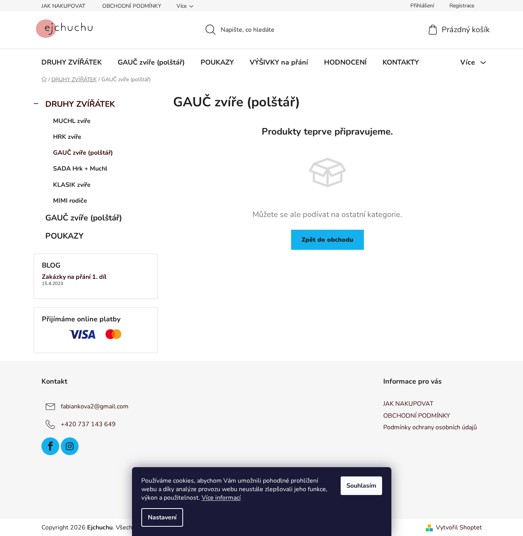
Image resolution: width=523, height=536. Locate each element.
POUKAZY (64, 235)
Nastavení (162, 517)
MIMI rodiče (70, 200)
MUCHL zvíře (72, 121)
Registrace (461, 5)
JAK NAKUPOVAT (63, 6)
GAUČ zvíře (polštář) (83, 153)
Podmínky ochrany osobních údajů (430, 427)
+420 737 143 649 (88, 424)
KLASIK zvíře (72, 185)
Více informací (221, 497)
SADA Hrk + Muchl (80, 168)
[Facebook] (50, 446)
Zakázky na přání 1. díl (74, 277)
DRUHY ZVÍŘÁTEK (80, 104)
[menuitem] (72, 62)
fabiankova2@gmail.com (95, 406)
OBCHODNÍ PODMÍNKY (131, 6)
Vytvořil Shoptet (459, 527)
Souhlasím (361, 485)
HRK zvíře (67, 137)
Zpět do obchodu (327, 240)
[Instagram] (70, 446)
